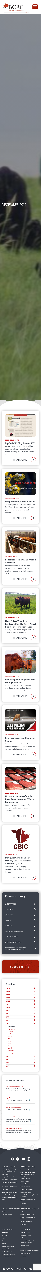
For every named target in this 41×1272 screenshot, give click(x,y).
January (10, 1053)
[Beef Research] (14, 7)
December (11, 1026)
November (11, 1029)
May (9, 1043)
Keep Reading (20, 459)
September (11, 1034)
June (9, 1041)
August (10, 1036)
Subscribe (17, 967)
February (11, 1050)
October (10, 1031)
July (9, 1038)
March (10, 1048)
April (9, 1046)
